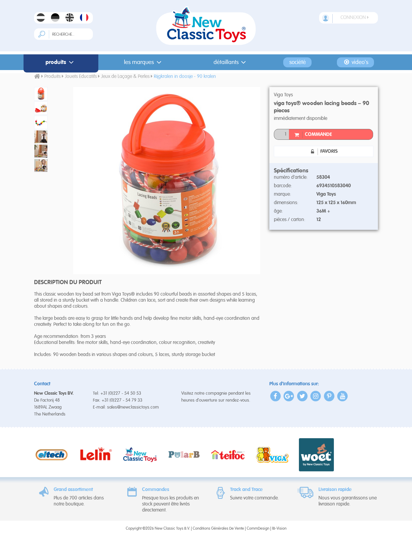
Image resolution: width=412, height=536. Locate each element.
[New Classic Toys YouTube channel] (343, 396)
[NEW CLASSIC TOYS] (206, 25)
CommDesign (258, 529)
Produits (56, 62)
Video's (359, 62)
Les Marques (139, 62)
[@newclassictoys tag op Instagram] (316, 396)
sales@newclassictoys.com (133, 407)
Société (297, 62)
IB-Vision (279, 529)
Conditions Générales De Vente (218, 529)
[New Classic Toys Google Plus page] (289, 396)
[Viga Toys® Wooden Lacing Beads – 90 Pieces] (49, 94)
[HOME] (37, 76)
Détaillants (226, 62)
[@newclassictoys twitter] (302, 396)
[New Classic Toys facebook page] (275, 396)
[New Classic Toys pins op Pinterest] (329, 396)
